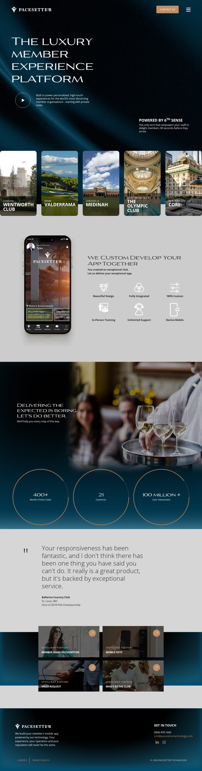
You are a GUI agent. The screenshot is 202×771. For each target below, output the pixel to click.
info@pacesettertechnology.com (173, 736)
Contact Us (167, 9)
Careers (22, 760)
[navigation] (188, 9)
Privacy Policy (41, 760)
